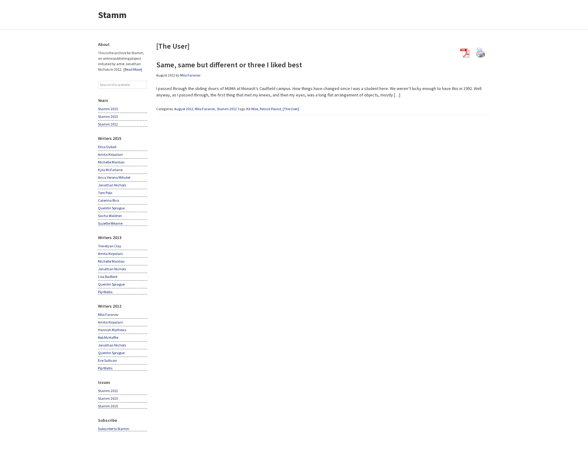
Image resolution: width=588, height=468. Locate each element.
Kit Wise (252, 109)
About (104, 44)
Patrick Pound (270, 109)
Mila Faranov (205, 109)
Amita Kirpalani (110, 154)
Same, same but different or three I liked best (229, 64)
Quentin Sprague (111, 208)
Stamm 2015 (108, 109)
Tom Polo (105, 192)
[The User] (291, 109)
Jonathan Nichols (112, 185)
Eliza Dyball (107, 146)
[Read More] (132, 69)
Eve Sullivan (107, 360)
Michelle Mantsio (111, 162)
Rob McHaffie (108, 337)
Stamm (112, 15)
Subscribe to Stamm (113, 428)
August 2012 (183, 109)
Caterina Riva (108, 200)
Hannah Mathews (112, 330)
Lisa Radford (107, 276)
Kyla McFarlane (110, 169)
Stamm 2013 (108, 116)
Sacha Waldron (110, 215)
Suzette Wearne (110, 223)
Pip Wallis (105, 292)
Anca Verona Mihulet (114, 177)
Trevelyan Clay (109, 246)
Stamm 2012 (227, 109)
